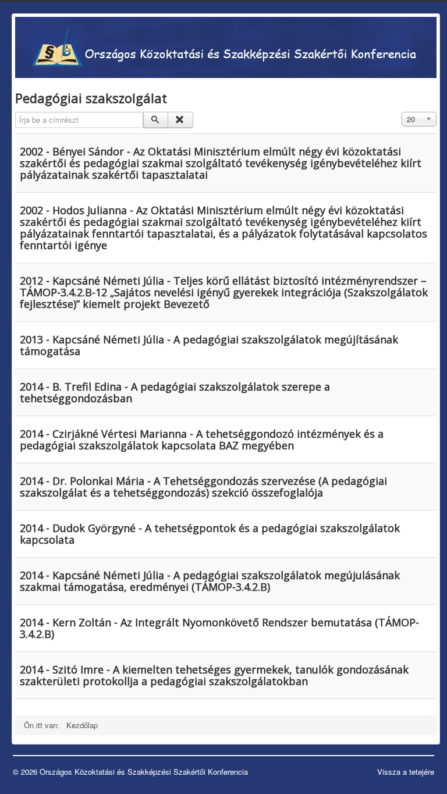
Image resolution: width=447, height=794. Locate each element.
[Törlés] (180, 120)
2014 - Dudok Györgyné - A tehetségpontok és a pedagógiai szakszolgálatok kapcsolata (210, 534)
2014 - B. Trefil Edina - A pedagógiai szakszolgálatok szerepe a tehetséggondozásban (175, 392)
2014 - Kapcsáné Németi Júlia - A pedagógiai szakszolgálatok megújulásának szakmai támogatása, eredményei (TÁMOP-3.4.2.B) (210, 581)
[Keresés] (155, 120)
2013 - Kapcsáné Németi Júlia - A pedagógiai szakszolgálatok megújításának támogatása (209, 345)
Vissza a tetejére (405, 771)
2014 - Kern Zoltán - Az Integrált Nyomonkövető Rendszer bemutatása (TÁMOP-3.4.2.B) (219, 628)
